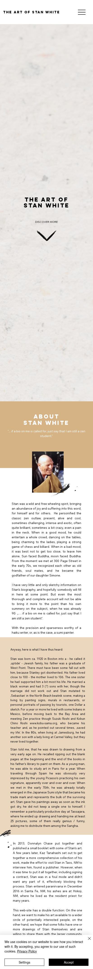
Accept (69, 962)
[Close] (86, 941)
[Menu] (82, 12)
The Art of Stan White (31, 12)
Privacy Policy (27, 951)
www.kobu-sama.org (43, 723)
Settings (24, 962)
